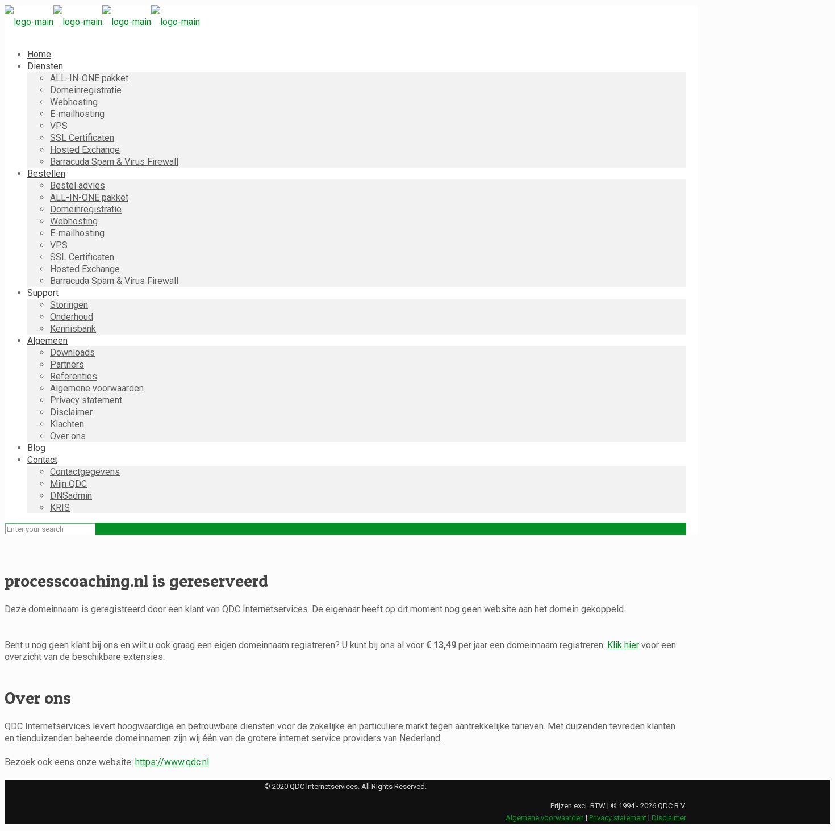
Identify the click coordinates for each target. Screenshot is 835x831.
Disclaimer (669, 817)
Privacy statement (617, 817)
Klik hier (623, 645)
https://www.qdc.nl (172, 762)
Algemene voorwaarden (545, 817)
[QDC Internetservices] (102, 22)
